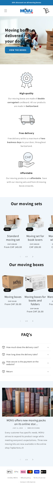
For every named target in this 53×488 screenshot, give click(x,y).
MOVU (15, 478)
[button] (6, 11)
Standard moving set (13, 238)
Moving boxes (13, 297)
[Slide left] (20, 257)
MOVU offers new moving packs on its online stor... (26, 422)
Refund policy (26, 478)
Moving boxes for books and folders (35, 300)
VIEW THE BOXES (17, 50)
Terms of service (39, 478)
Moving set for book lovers (35, 238)
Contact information (27, 482)
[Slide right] (33, 257)
